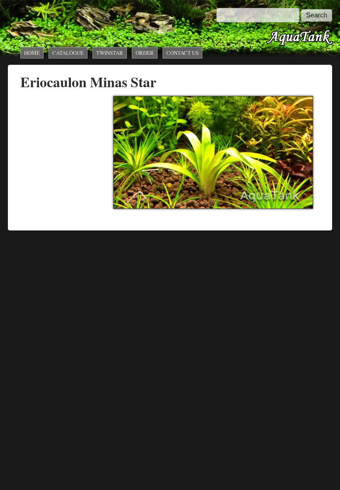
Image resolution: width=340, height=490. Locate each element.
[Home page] (299, 45)
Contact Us (182, 52)
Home (32, 52)
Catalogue (68, 52)
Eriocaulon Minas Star (88, 81)
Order (145, 52)
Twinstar (109, 52)
